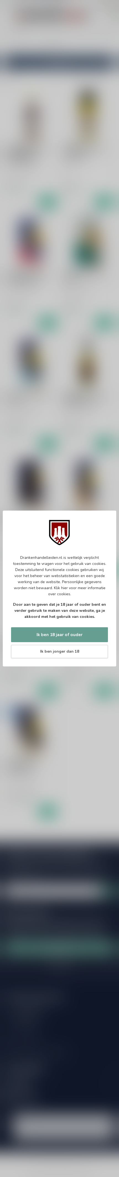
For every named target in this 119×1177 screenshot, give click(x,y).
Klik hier (61, 588)
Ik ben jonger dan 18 (59, 651)
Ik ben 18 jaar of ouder (59, 634)
